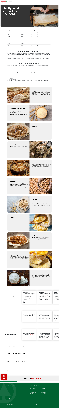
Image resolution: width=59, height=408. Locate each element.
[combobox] (10, 1)
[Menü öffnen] (1, 2)
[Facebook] (31, 404)
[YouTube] (34, 404)
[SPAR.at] (4, 1)
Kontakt (31, 389)
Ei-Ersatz (55, 300)
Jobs (9, 398)
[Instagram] (33, 404)
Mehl (20, 53)
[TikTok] (38, 404)
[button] (57, 298)
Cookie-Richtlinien (43, 392)
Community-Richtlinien (44, 393)
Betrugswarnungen (32, 388)
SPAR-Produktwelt (35, 378)
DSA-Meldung (31, 393)
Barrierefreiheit (43, 388)
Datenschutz (42, 389)
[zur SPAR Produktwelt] (40, 378)
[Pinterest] (36, 404)
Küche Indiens (32, 334)
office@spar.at (10, 395)
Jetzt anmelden (10, 404)
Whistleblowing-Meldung (33, 392)
